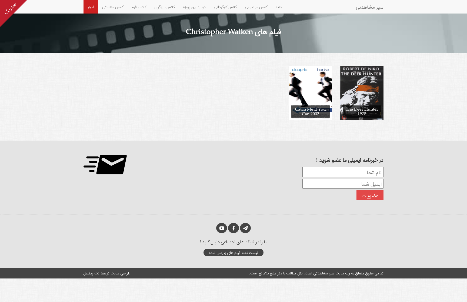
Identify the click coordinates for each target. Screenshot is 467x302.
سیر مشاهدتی (369, 7)
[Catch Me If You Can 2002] (310, 92)
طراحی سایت (120, 273)
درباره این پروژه (194, 6)
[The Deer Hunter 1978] (361, 92)
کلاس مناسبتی (113, 6)
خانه (279, 6)
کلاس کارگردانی (225, 6)
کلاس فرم (139, 6)
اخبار (91, 6)
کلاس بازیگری (164, 6)
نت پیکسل (91, 273)
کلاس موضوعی (256, 6)
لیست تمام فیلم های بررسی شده (233, 252)
